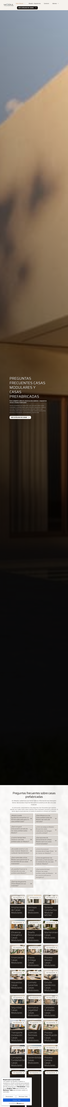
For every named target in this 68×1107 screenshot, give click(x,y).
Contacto (46, 4)
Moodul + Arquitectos (35, 4)
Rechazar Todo (23, 1096)
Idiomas (54, 4)
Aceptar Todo (16, 1100)
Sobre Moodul (19, 4)
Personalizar (9, 1096)
